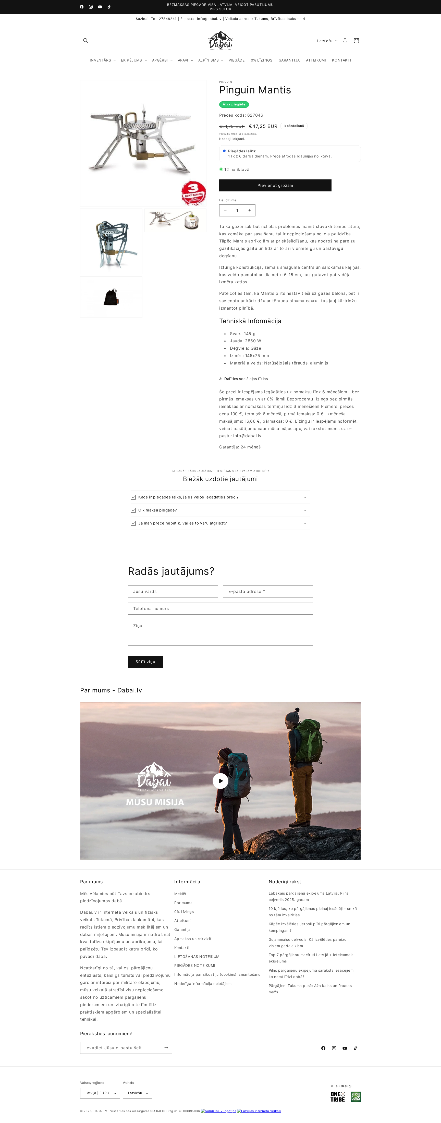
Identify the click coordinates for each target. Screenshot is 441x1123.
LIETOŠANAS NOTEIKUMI (197, 956)
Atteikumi (182, 920)
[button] (85, 40)
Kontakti (181, 947)
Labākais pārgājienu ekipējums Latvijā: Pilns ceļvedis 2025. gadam (309, 896)
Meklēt (180, 894)
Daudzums (228, 200)
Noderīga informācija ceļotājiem (203, 983)
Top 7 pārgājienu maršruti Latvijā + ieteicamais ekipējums (311, 958)
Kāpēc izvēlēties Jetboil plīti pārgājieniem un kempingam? (309, 927)
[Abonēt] (166, 1048)
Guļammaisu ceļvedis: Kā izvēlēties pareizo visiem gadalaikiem (308, 942)
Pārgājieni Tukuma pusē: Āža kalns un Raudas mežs (310, 988)
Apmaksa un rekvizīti (193, 938)
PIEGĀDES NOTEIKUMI (194, 965)
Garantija (182, 929)
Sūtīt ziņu (145, 662)
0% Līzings (184, 911)
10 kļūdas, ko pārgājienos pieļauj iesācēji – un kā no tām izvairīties (313, 911)
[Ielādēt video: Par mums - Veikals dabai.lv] (220, 781)
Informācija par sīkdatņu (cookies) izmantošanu (217, 974)
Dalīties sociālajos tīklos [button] (246, 378)
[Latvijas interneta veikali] (259, 1111)
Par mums (183, 902)
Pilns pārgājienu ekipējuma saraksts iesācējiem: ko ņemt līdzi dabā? (312, 973)
